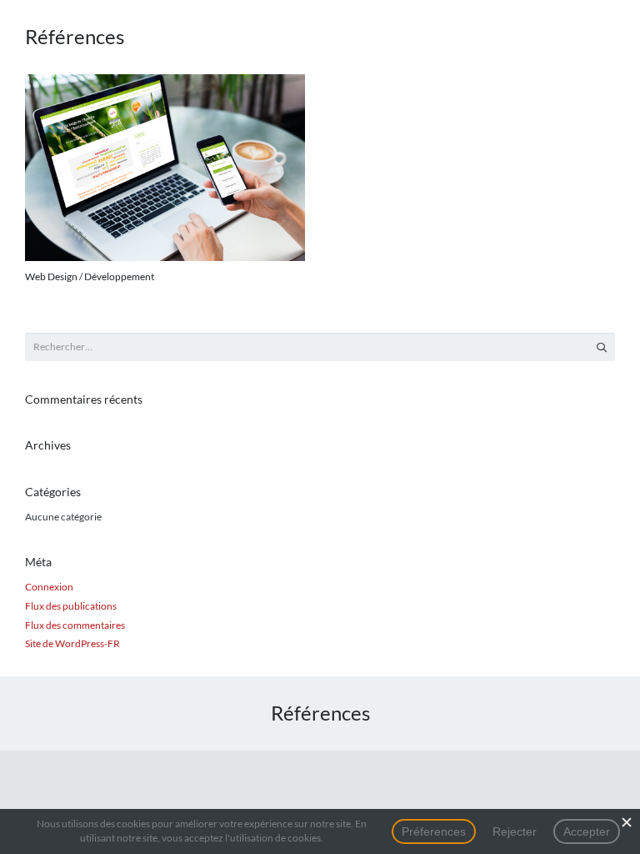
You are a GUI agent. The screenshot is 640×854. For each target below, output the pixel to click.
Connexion (49, 586)
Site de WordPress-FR (72, 643)
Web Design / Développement (89, 276)
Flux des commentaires (75, 625)
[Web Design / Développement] (165, 167)
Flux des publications (71, 606)
